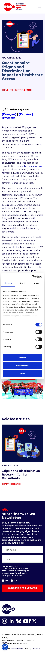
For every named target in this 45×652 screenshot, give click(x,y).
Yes (6, 580)
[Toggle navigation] (39, 7)
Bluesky (18, 621)
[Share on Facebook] (4, 636)
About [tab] (36, 283)
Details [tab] (22, 283)
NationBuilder (17, 648)
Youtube (25, 621)
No (15, 580)
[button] (4, 647)
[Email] (4, 624)
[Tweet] (4, 630)
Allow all (22, 358)
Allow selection (22, 365)
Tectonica (35, 648)
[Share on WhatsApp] (4, 642)
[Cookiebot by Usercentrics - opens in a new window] (32, 276)
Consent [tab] (8, 283)
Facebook (30, 621)
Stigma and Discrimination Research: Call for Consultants (21, 474)
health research (17, 90)
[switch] (38, 332)
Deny (22, 373)
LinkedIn (11, 621)
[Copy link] (4, 618)
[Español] (26, 114)
